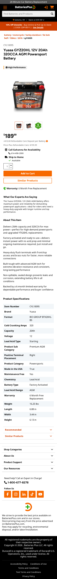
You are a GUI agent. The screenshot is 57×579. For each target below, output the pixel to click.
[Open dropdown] (47, 141)
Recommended (13, 429)
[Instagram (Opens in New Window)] (15, 494)
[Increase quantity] (11, 165)
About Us (9, 455)
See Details (38, 27)
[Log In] (46, 7)
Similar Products (28, 180)
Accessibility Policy (19, 564)
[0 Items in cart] (52, 7)
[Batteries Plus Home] (25, 7)
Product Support (13, 462)
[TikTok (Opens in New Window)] (32, 494)
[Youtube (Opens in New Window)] (40, 494)
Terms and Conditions (28, 568)
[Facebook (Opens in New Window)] (7, 494)
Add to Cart (28, 173)
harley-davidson (33, 35)
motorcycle (18, 35)
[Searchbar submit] (52, 14)
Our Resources (12, 468)
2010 (20, 38)
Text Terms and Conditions (28, 572)
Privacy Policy (28, 576)
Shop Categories (13, 449)
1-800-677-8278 (18, 482)
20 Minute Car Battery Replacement (28, 1)
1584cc (13, 38)
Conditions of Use (38, 564)
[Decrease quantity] (11, 167)
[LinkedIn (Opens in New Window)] (23, 494)
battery (7, 35)
